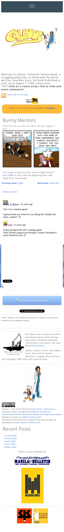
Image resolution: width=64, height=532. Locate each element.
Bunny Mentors (19, 120)
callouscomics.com (31, 417)
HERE (10, 175)
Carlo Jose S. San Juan (42, 409)
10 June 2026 (10, 438)
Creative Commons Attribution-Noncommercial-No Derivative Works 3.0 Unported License (32, 413)
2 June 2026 (9, 441)
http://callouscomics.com (27, 422)
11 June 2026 (10, 435)
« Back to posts (9, 191)
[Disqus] (30, 236)
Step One (48, 183)
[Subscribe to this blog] (3, 95)
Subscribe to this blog (17, 94)
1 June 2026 (9, 444)
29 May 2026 (10, 447)
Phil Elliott (39, 345)
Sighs (13, 183)
